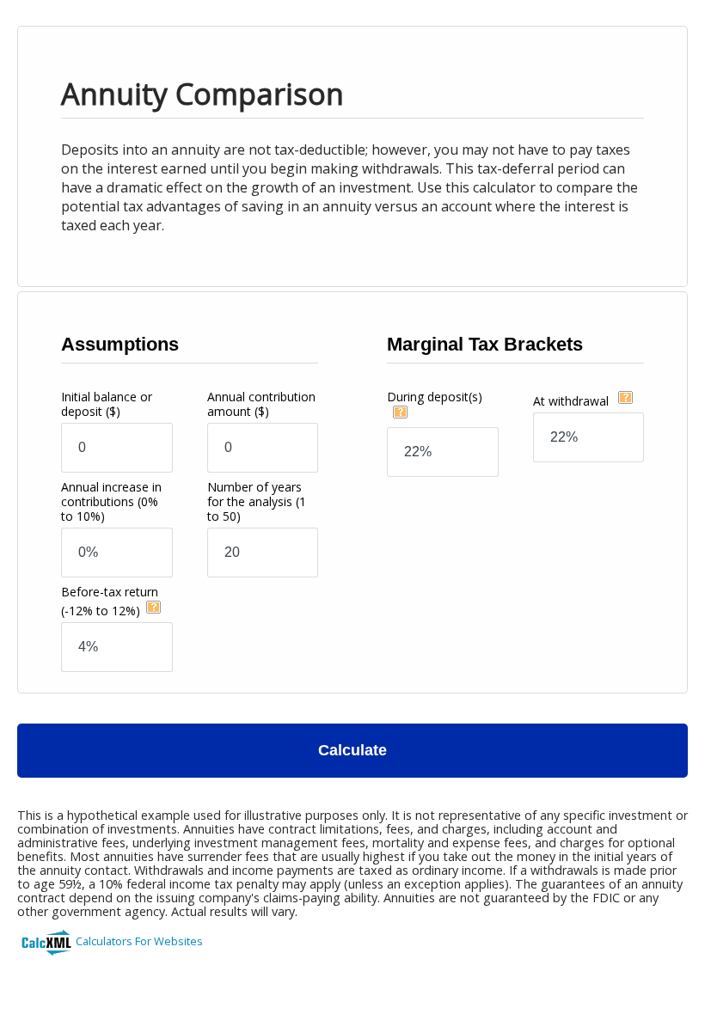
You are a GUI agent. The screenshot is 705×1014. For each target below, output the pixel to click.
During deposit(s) (434, 396)
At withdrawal (572, 401)
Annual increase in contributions (111, 501)
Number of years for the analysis (256, 501)
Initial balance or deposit (106, 403)
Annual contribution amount (261, 403)
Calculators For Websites (139, 941)
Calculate (352, 750)
